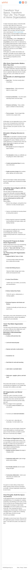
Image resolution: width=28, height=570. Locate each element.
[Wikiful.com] (5, 2)
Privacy (21, 567)
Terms (18, 567)
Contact (25, 567)
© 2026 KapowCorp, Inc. (8, 567)
